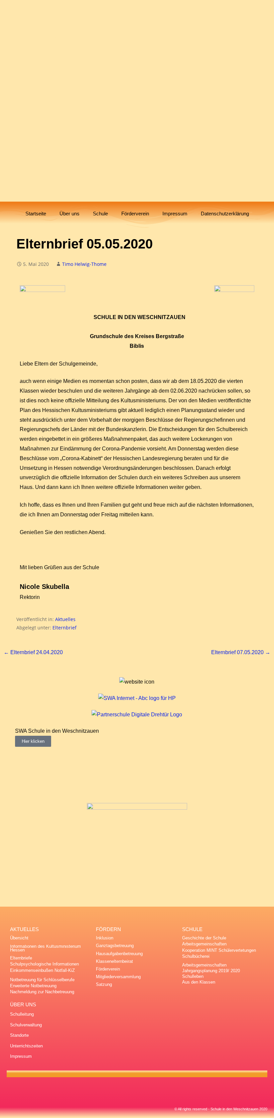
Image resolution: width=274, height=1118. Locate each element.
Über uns (69, 213)
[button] (21, 736)
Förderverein (135, 213)
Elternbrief (64, 627)
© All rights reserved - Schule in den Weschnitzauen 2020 (220, 1109)
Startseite (35, 213)
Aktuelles (65, 619)
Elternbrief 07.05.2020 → (240, 652)
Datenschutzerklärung (225, 213)
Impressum (174, 213)
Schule (100, 213)
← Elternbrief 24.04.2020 (33, 652)
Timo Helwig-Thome (84, 264)
